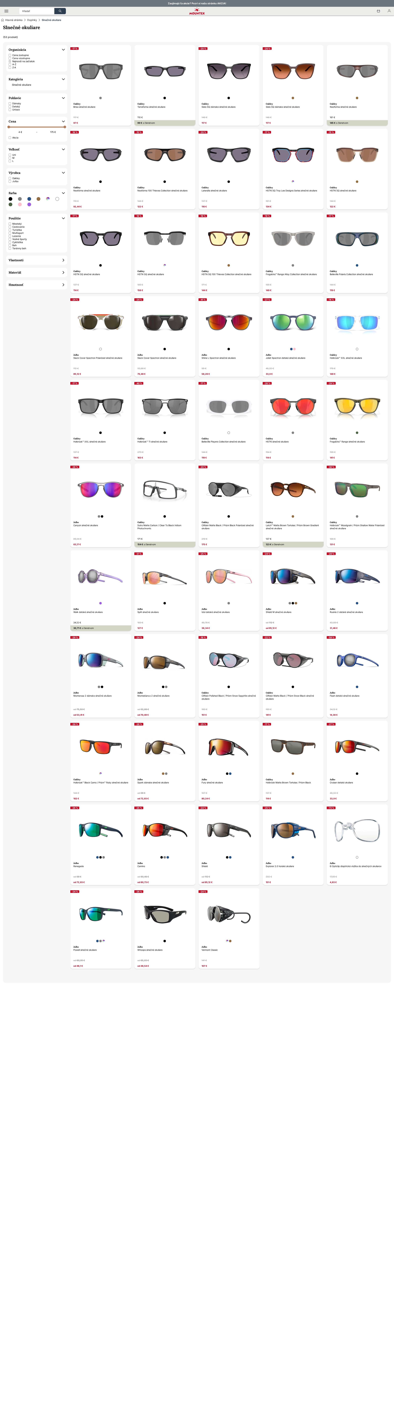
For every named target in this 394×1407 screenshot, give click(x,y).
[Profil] (389, 11)
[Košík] (378, 11)
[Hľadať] (60, 11)
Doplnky (32, 20)
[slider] (8, 127)
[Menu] (6, 11)
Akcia (15, 137)
